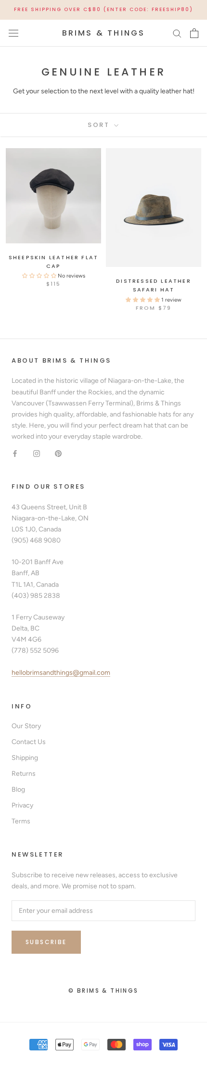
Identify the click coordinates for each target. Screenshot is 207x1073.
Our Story (26, 726)
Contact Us (29, 742)
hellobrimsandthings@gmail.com (61, 673)
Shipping (25, 758)
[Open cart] (194, 33)
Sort (100, 124)
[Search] (177, 33)
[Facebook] (15, 452)
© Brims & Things (103, 990)
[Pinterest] (58, 452)
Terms (21, 821)
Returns (24, 774)
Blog (18, 789)
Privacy (22, 805)
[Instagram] (36, 452)
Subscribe (46, 942)
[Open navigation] (13, 33)
